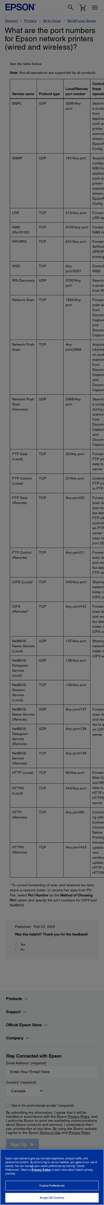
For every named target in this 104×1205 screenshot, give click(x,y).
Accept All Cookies (52, 1197)
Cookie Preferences (52, 1185)
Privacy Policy (41, 1169)
